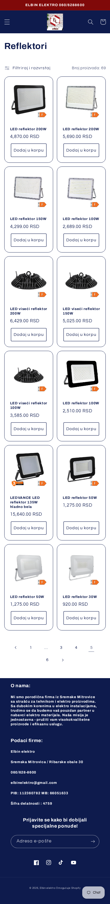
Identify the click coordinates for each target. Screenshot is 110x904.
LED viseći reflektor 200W (28, 311)
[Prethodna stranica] (16, 648)
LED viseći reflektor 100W (28, 405)
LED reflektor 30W (80, 597)
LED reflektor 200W (28, 129)
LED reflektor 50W (80, 498)
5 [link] (91, 647)
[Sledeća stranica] (62, 660)
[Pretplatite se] (93, 841)
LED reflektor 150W (28, 219)
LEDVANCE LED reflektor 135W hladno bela (25, 502)
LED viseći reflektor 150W (81, 311)
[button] (7, 22)
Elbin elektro (48, 888)
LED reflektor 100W (81, 219)
